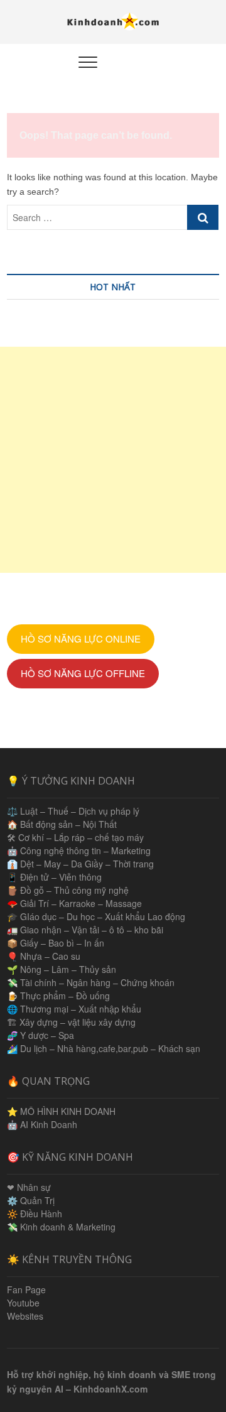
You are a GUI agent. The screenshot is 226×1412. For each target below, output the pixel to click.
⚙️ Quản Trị (31, 1200)
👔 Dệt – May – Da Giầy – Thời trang (80, 863)
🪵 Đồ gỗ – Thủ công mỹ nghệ (68, 890)
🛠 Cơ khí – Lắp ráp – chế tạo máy (75, 837)
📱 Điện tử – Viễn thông (54, 877)
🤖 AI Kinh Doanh (42, 1124)
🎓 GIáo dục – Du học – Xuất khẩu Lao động (96, 916)
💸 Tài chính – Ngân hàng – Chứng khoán (91, 982)
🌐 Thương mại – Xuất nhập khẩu (74, 1008)
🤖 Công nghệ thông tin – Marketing (79, 850)
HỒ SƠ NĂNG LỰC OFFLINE (83, 673)
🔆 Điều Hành (34, 1213)
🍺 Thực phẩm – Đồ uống (58, 995)
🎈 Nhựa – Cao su (43, 956)
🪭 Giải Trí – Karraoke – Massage (74, 903)
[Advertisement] (113, 460)
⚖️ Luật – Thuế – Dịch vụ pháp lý (73, 811)
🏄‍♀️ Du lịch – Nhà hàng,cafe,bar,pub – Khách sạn (103, 1048)
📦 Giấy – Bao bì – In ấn (55, 943)
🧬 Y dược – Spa (40, 1035)
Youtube (23, 1302)
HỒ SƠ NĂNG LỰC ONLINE (81, 638)
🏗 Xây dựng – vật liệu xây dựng (71, 1022)
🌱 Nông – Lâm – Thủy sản (61, 969)
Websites (25, 1316)
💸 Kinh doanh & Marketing (61, 1226)
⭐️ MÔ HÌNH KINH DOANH (61, 1111)
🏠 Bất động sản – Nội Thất (62, 824)
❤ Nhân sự (29, 1187)
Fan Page (26, 1289)
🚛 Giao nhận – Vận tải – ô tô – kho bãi (85, 929)
